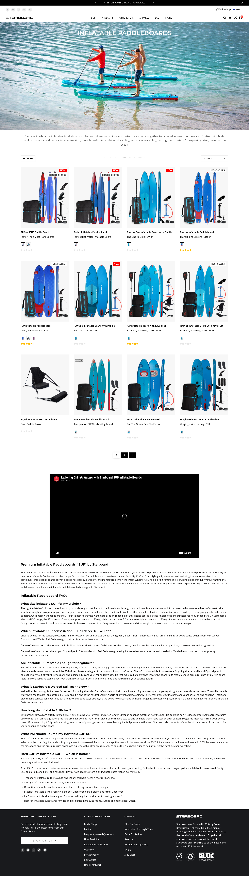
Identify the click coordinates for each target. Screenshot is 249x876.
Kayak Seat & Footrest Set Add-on (39, 419)
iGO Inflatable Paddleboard (36, 325)
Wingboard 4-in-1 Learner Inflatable (199, 419)
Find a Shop (90, 824)
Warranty (89, 849)
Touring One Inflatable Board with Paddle (149, 232)
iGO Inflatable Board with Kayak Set (146, 325)
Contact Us (90, 859)
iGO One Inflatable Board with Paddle (94, 325)
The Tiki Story (132, 824)
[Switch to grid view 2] (111, 158)
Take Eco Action (133, 834)
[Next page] (132, 455)
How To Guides (92, 839)
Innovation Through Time (138, 829)
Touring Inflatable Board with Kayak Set (201, 325)
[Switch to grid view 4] (124, 158)
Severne (128, 839)
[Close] (241, 2)
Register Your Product (96, 844)
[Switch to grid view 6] (141, 158)
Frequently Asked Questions (99, 834)
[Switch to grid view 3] (117, 158)
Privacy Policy (91, 854)
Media (87, 829)
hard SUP (28, 768)
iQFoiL (127, 849)
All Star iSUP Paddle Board (35, 232)
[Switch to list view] (106, 158)
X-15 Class (129, 854)
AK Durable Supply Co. (136, 844)
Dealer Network (92, 865)
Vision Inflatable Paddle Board (143, 419)
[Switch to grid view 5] (132, 158)
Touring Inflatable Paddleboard (197, 232)
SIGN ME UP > (44, 840)
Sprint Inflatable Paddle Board (90, 232)
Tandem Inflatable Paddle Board (91, 419)
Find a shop (224, 9)
